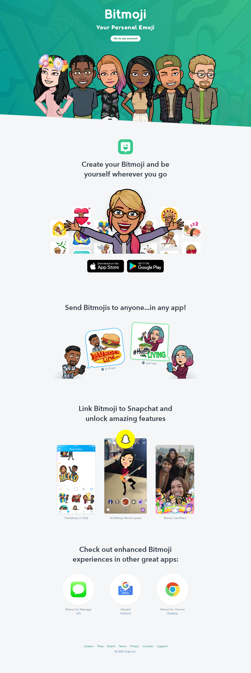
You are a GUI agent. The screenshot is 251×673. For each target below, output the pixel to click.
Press (100, 646)
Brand (111, 646)
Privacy (134, 646)
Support (162, 646)
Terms (122, 646)
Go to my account (125, 38)
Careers (88, 646)
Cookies (148, 646)
